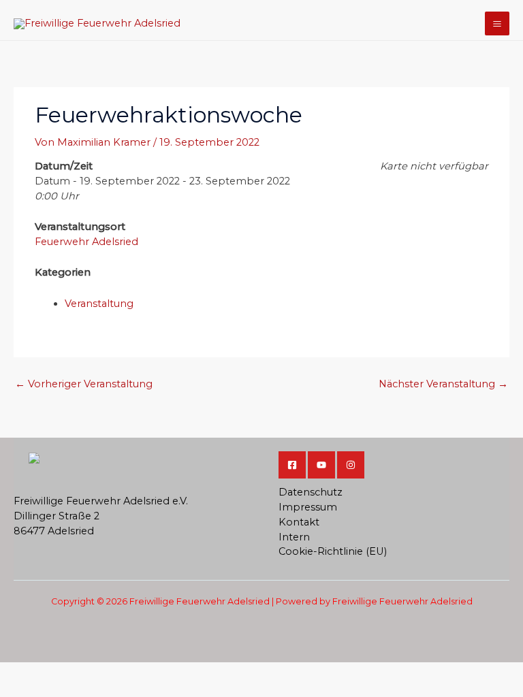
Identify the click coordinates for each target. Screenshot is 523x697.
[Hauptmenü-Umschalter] (497, 24)
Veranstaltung (99, 303)
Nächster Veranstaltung (443, 384)
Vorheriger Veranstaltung (84, 384)
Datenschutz (311, 492)
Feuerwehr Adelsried (86, 242)
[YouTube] (321, 465)
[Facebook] (292, 465)
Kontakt (299, 522)
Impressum (308, 507)
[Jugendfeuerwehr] (350, 465)
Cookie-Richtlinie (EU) (333, 551)
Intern (294, 537)
